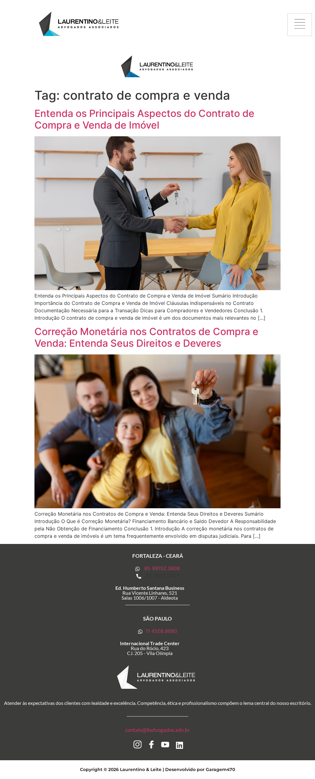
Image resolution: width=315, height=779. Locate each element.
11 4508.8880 (160, 631)
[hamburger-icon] (299, 24)
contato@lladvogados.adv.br (157, 730)
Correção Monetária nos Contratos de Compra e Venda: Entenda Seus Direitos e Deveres (146, 337)
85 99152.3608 (161, 568)
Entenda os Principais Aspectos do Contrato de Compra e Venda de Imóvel (144, 119)
